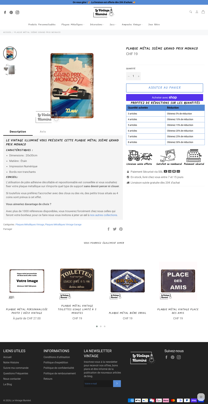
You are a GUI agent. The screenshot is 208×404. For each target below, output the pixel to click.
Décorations (96, 24)
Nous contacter (12, 378)
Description (18, 131)
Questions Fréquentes (15, 373)
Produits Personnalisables (42, 24)
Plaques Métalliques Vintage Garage (63, 224)
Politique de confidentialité (59, 367)
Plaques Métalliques (72, 24)
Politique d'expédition (56, 362)
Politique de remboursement (60, 373)
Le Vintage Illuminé (21, 400)
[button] (97, 326)
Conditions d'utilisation (57, 357)
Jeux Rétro (154, 24)
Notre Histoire (11, 362)
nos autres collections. (104, 215)
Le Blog (7, 384)
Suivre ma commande (15, 367)
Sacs (112, 24)
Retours (48, 378)
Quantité (130, 68)
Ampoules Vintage (131, 24)
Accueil (7, 357)
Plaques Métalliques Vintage (30, 224)
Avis (43, 131)
